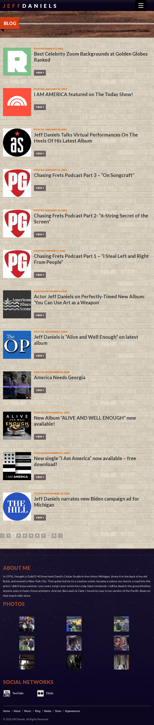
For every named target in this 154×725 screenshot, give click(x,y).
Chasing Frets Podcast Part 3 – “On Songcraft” (84, 175)
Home (6, 711)
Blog (37, 711)
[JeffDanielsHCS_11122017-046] (74, 662)
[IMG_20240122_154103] (26, 643)
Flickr (50, 693)
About (17, 711)
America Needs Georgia (59, 377)
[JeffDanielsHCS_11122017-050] (26, 662)
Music (27, 711)
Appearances (72, 711)
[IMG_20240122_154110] (121, 623)
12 (54, 535)
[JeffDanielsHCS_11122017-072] (121, 643)
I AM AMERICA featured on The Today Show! (83, 94)
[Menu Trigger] (140, 5)
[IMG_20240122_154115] (74, 623)
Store (58, 711)
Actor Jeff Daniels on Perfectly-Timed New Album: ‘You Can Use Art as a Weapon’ (89, 299)
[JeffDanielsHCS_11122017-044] (121, 662)
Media (47, 711)
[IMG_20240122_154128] (26, 623)
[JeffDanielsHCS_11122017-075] (74, 643)
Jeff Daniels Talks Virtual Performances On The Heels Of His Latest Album (86, 138)
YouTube (18, 693)
